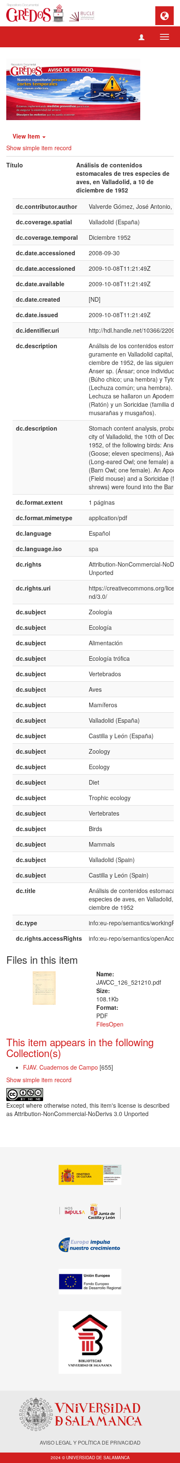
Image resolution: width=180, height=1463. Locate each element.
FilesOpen (109, 1024)
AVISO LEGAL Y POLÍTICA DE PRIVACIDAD (90, 1442)
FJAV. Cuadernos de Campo (60, 1067)
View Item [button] (27, 136)
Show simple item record (39, 148)
